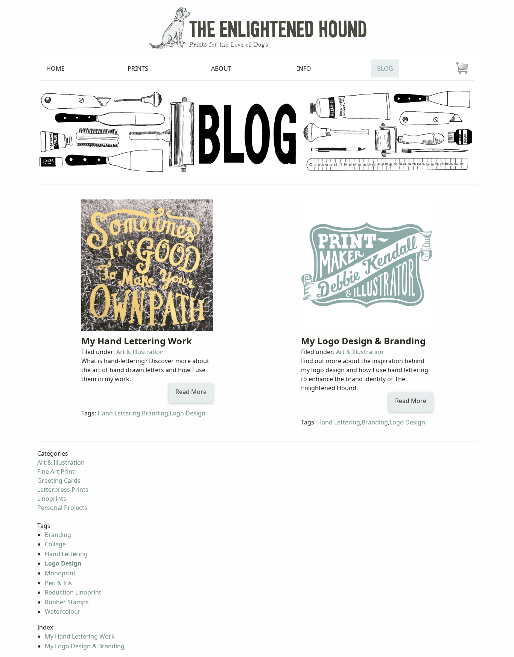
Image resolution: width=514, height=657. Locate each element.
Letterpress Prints (62, 489)
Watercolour (63, 611)
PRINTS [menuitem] (138, 68)
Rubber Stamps (67, 602)
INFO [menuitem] (304, 68)
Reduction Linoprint (73, 592)
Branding (155, 413)
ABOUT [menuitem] (221, 68)
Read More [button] (191, 392)
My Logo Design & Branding (363, 341)
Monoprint (60, 573)
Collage (55, 544)
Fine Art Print (56, 471)
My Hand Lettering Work (136, 341)
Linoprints (51, 498)
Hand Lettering (118, 413)
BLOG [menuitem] (385, 68)
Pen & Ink (58, 583)
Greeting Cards (59, 480)
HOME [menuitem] (55, 68)
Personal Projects (62, 507)
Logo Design (187, 413)
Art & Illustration (140, 352)
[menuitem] (462, 68)
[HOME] (257, 27)
